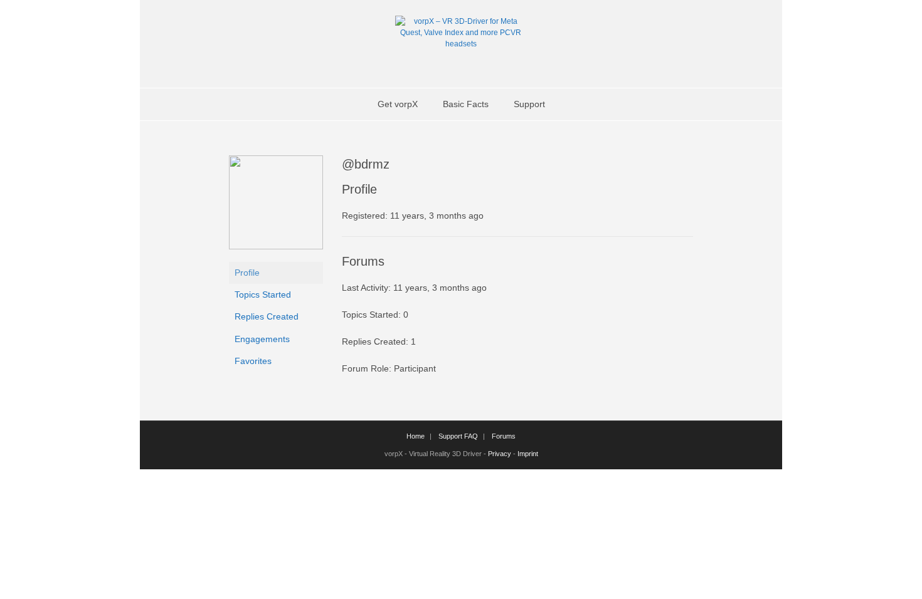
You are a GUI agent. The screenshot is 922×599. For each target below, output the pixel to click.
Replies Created (267, 316)
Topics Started (263, 294)
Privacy (499, 453)
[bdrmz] (276, 246)
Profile (247, 273)
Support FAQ (458, 436)
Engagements (262, 339)
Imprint (527, 453)
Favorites (253, 361)
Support (529, 104)
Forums (504, 436)
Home (415, 436)
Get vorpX (398, 104)
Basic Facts (466, 104)
